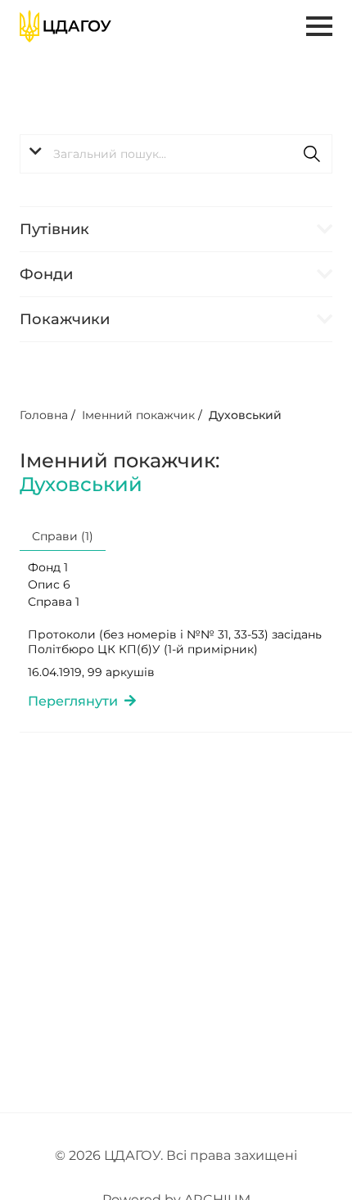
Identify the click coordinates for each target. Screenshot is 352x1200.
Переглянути (76, 701)
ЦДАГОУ (132, 1155)
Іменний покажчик (138, 415)
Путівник (54, 229)
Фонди (46, 274)
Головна (44, 415)
